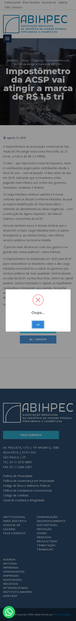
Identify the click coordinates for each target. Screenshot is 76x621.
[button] (9, 612)
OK (38, 324)
